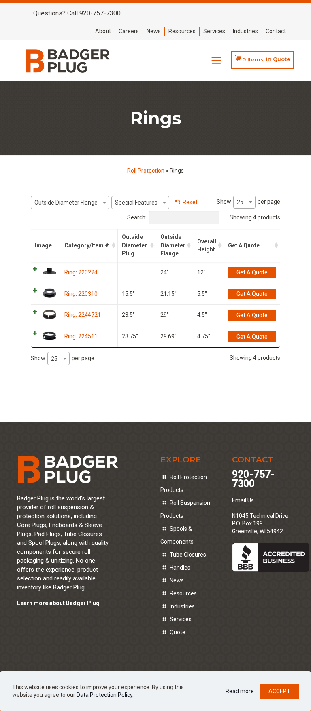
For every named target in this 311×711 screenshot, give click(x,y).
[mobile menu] (216, 61)
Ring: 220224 (81, 272)
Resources (182, 31)
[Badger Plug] (68, 60)
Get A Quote (244, 245)
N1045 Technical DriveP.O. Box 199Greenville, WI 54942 (260, 523)
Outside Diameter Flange (172, 245)
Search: (137, 217)
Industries (245, 31)
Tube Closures (188, 554)
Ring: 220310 (81, 294)
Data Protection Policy (104, 695)
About (103, 31)
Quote (177, 632)
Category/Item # (86, 245)
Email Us (243, 500)
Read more (240, 691)
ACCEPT (279, 691)
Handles (180, 567)
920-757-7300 (253, 478)
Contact (276, 31)
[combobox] (70, 202)
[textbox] (70, 202)
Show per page (248, 201)
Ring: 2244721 (82, 315)
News (154, 31)
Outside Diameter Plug (134, 245)
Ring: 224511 (81, 336)
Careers (129, 31)
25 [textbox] (240, 202)
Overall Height (206, 245)
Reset (190, 202)
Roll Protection (145, 170)
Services (214, 31)
